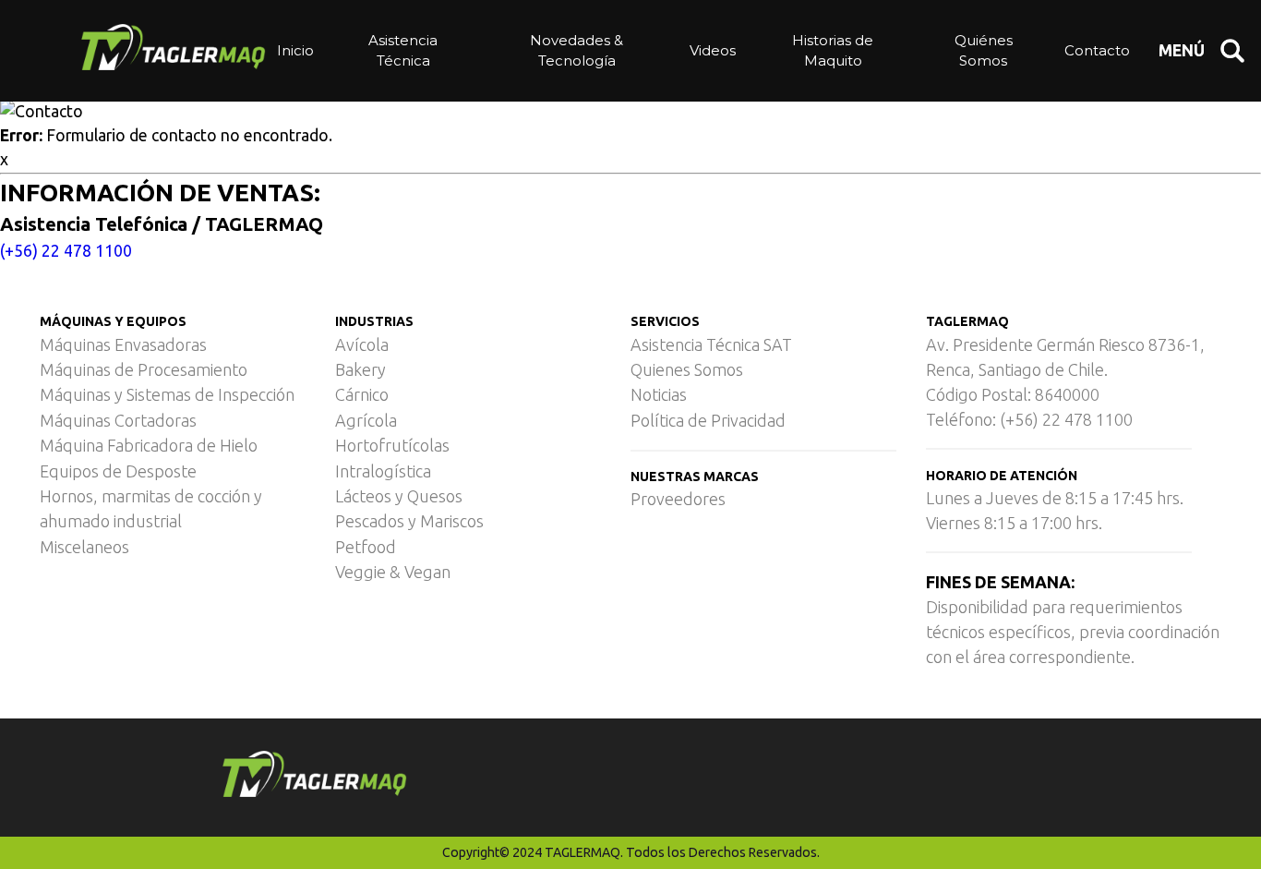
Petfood (365, 546)
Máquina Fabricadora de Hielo (149, 445)
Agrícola (366, 420)
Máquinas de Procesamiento (143, 369)
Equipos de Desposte (118, 471)
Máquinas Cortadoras (118, 420)
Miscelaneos (84, 546)
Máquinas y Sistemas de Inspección (167, 394)
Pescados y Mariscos (409, 521)
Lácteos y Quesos (398, 496)
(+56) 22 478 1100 (66, 250)
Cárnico (362, 394)
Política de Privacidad (708, 420)
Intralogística (383, 471)
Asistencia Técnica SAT (711, 344)
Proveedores (678, 498)
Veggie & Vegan (392, 571)
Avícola (362, 344)
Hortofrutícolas (392, 445)
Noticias (658, 394)
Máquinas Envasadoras (123, 344)
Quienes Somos (686, 369)
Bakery (360, 369)
